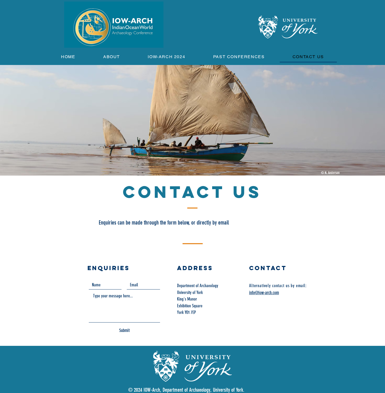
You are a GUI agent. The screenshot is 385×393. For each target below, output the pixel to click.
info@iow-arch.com (264, 293)
